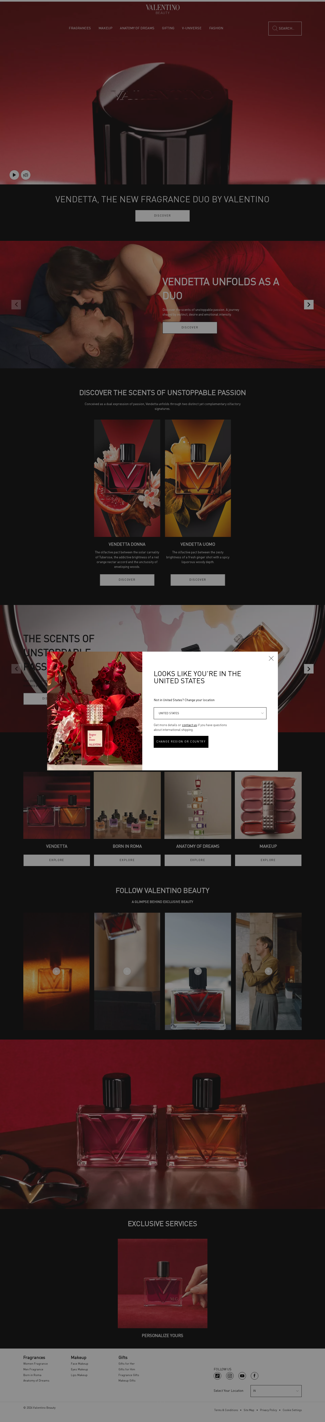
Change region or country (181, 741)
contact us (189, 725)
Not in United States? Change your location (184, 700)
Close (271, 658)
